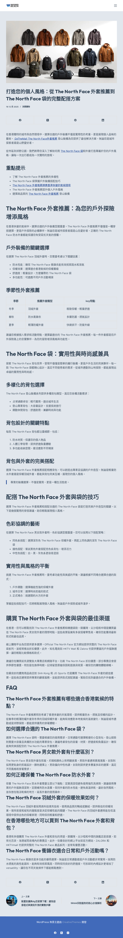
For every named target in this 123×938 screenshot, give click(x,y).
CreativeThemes (71, 922)
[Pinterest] (75, 120)
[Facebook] (20, 120)
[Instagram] (68, 933)
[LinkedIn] (103, 120)
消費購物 (26, 107)
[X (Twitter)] (48, 120)
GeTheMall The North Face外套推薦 (35, 138)
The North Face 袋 (72, 151)
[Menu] (115, 5)
